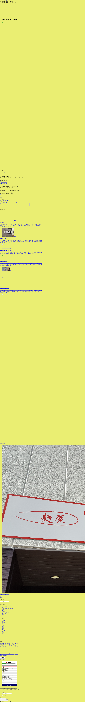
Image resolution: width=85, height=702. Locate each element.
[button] (10, 200)
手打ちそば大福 (4, 606)
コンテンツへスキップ (4, 0)
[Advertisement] (42, 10)
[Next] (4, 699)
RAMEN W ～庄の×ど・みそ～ (7, 608)
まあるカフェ (4, 610)
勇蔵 (3, 614)
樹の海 (3, 609)
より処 (3, 615)
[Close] (7, 700)
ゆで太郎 (3, 611)
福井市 (1, 197)
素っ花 (3, 607)
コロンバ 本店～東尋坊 (6, 612)
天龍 (1, 198)
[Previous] (1, 699)
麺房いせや (4, 613)
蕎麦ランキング (2, 659)
